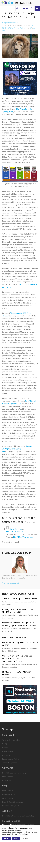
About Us (7, 810)
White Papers (7, 780)
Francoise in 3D (13, 22)
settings (24, 834)
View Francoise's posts (11, 583)
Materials (6, 755)
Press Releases (7, 777)
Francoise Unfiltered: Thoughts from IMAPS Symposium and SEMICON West (19, 624)
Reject (16, 838)
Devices (5, 747)
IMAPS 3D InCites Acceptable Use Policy (18, 816)
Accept (6, 838)
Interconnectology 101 (11, 806)
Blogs (4, 22)
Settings (25, 838)
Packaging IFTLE (8, 794)
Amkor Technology (21, 28)
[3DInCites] (17, 3)
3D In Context (7, 798)
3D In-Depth (8, 734)
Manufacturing (8, 751)
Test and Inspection (9, 763)
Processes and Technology (12, 759)
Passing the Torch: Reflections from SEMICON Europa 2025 (17, 610)
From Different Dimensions (12, 802)
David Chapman (15, 529)
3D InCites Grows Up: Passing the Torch (19, 598)
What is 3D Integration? (11, 740)
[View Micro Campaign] (20, 79)
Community (8, 767)
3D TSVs (9, 28)
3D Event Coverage (12, 820)
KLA (30, 28)
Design (5, 744)
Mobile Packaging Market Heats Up (17, 448)
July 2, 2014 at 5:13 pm (14, 531)
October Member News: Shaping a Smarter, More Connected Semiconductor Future (17, 658)
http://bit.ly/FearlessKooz (23, 537)
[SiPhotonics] (20, 700)
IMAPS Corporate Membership (14, 773)
